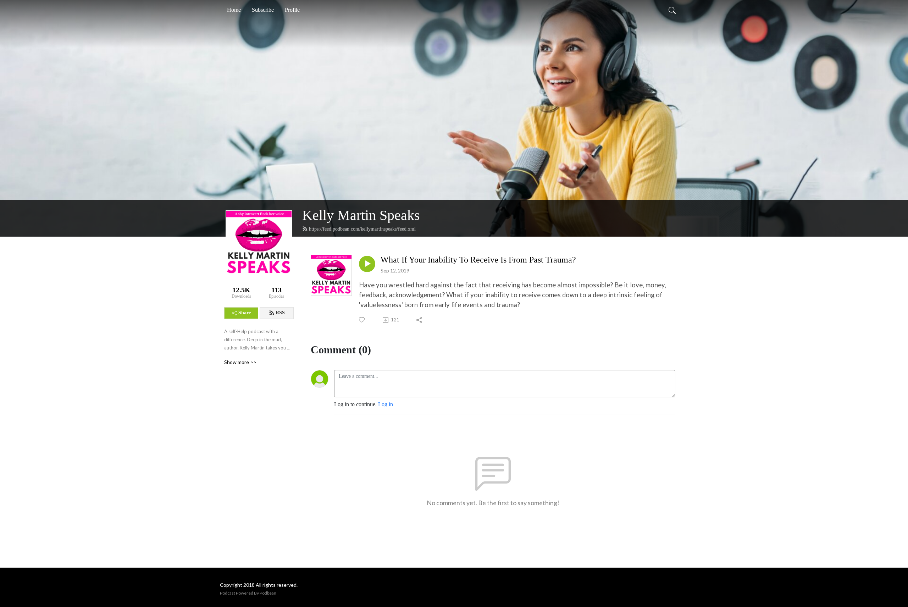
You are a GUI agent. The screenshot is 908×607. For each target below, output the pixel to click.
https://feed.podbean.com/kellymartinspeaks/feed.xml (362, 229)
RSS (280, 312)
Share (244, 312)
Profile (292, 10)
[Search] (672, 10)
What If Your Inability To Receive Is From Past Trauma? (478, 259)
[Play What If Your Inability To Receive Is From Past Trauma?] (367, 264)
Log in (385, 404)
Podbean (268, 593)
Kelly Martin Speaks (361, 215)
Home (234, 10)
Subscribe (263, 10)
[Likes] (362, 320)
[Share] (420, 320)
